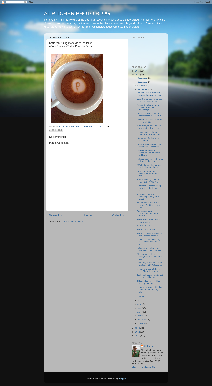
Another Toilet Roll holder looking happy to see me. (149, 94)
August (140, 297)
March (140, 316)
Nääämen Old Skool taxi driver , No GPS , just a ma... (148, 205)
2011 (137, 336)
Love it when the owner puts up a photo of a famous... (150, 100)
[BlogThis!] (53, 130)
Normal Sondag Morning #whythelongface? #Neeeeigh (148, 107)
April (139, 312)
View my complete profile (143, 367)
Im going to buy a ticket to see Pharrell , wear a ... (148, 270)
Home (88, 215)
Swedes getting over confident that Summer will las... (148, 152)
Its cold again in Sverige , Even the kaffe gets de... (149, 133)
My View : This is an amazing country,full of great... (148, 196)
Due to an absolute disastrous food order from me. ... (147, 213)
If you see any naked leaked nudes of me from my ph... (150, 289)
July (139, 300)
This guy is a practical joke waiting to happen (149, 282)
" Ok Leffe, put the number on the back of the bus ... (149, 166)
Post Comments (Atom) (72, 221)
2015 (137, 71)
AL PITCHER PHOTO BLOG (77, 13)
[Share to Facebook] (58, 130)
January (141, 323)
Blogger (122, 379)
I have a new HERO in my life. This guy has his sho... (148, 241)
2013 (137, 328)
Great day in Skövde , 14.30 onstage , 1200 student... (149, 264)
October (141, 86)
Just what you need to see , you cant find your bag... (149, 127)
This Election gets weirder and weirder (148, 221)
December (142, 78)
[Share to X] (56, 130)
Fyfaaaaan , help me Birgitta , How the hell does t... (150, 160)
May (139, 308)
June (139, 304)
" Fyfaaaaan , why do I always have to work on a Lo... (149, 256)
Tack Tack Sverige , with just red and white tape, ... (150, 276)
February (141, 319)
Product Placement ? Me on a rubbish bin (149, 121)
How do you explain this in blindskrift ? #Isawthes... (149, 145)
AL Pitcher (149, 346)
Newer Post (56, 215)
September (142, 89)
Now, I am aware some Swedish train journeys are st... (148, 173)
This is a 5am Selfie (146, 229)
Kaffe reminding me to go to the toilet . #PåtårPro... (149, 180)
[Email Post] (107, 126)
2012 (137, 332)
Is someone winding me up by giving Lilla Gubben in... (149, 188)
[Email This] (50, 130)
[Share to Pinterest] (61, 130)
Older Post (118, 215)
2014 (137, 75)
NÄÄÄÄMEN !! (143, 226)
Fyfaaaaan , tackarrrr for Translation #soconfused (149, 249)
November (142, 82)
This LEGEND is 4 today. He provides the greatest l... (150, 234)
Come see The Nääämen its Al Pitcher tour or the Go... (150, 114)
